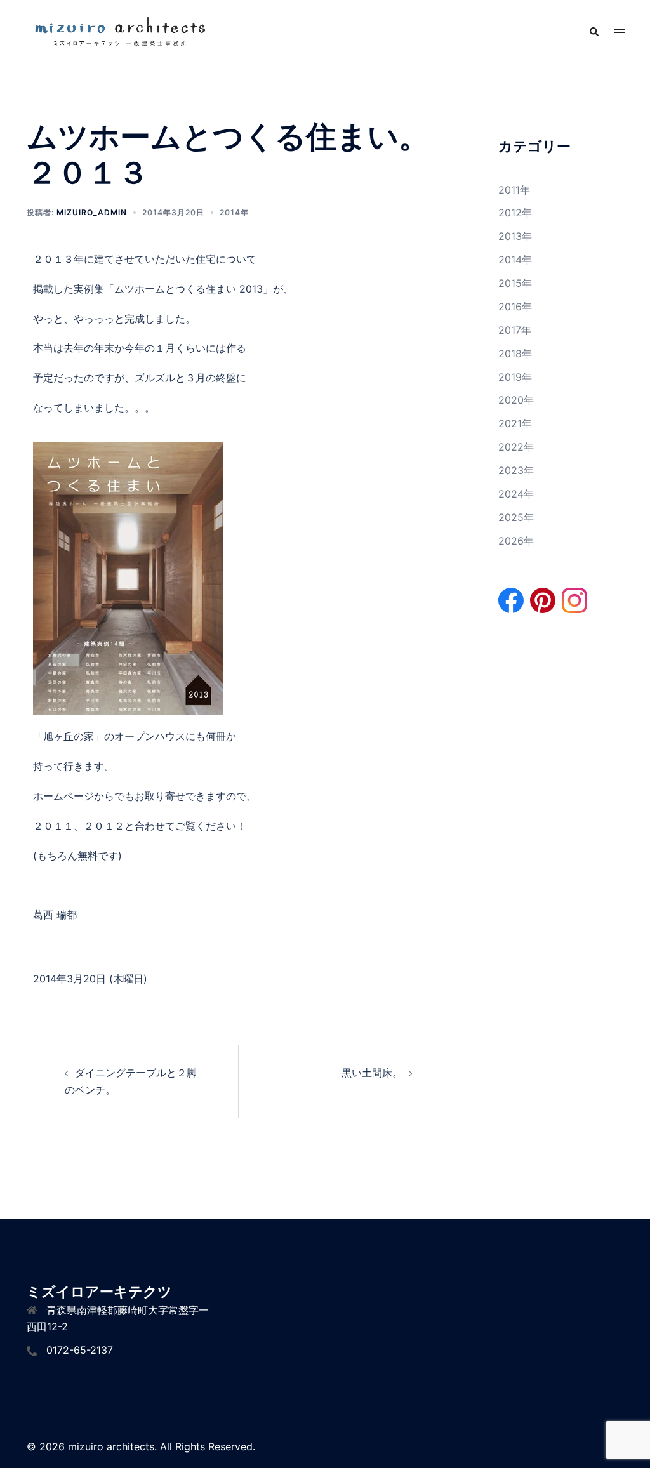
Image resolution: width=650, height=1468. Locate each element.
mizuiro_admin (91, 212)
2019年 (515, 377)
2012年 (515, 212)
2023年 (516, 470)
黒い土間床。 (372, 1072)
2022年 (516, 446)
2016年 (515, 306)
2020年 (516, 399)
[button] (593, 32)
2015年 (515, 283)
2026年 (516, 540)
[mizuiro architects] (119, 31)
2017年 (514, 330)
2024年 (516, 493)
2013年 (515, 236)
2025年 (516, 517)
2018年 (515, 353)
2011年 (514, 189)
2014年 (234, 212)
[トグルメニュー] (619, 32)
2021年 (515, 423)
